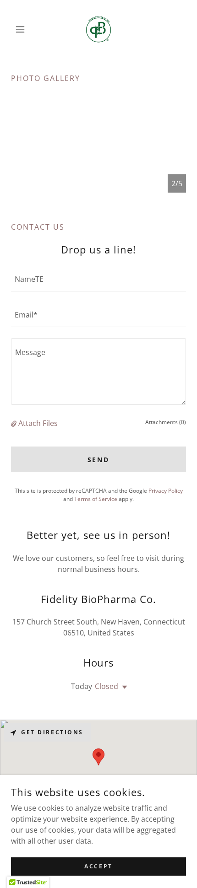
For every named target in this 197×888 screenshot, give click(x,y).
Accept (98, 866)
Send (99, 459)
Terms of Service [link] (95, 499)
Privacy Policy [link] (165, 491)
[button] (24, 29)
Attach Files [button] (38, 423)
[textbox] (98, 279)
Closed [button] (106, 686)
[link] (98, 29)
